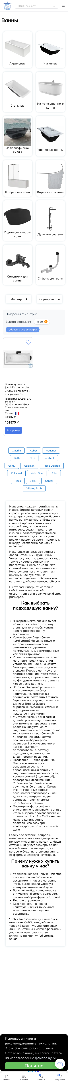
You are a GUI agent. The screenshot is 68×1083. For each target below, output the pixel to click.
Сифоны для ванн (50, 278)
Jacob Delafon (52, 465)
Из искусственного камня (50, 105)
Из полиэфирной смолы (18, 150)
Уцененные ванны (50, 149)
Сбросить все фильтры (23, 329)
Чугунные (50, 63)
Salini (33, 480)
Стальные (17, 105)
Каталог (63, 6)
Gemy (11, 465)
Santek (49, 480)
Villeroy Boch (34, 488)
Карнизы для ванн (50, 192)
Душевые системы (50, 234)
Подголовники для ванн (17, 234)
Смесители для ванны (17, 278)
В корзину (13, 430)
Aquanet (51, 450)
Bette (17, 458)
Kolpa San (37, 473)
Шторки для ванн (17, 192)
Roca (18, 480)
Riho (54, 473)
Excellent (49, 458)
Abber (33, 450)
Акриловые (17, 63)
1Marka (16, 450)
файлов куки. (45, 1058)
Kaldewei (16, 473)
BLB (32, 458)
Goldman (29, 465)
